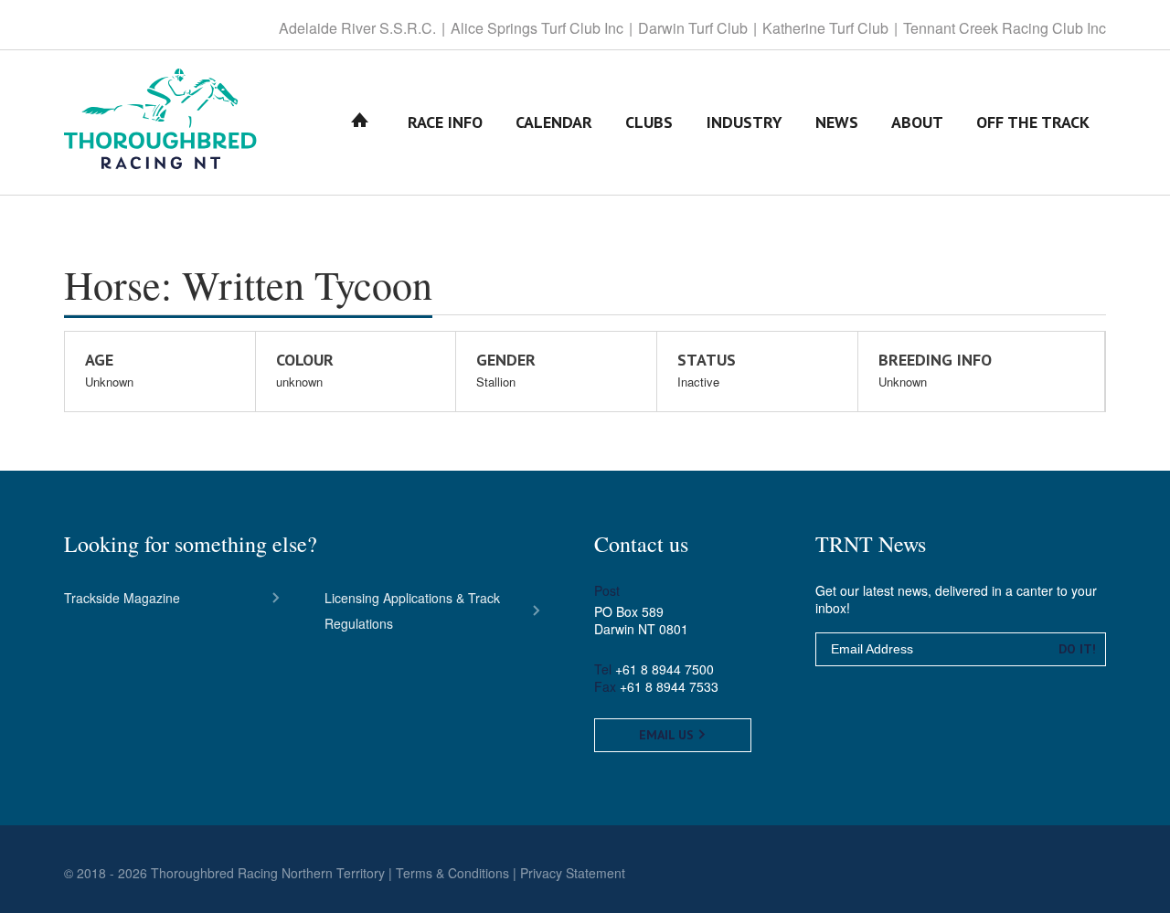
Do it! (1077, 649)
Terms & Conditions (452, 873)
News (836, 122)
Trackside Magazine (122, 598)
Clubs (649, 122)
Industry (744, 122)
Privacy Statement (572, 873)
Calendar (554, 122)
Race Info (445, 122)
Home (360, 122)
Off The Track (1033, 122)
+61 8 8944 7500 (664, 669)
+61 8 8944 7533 (669, 686)
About (917, 122)
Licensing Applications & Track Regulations (412, 610)
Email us (668, 735)
